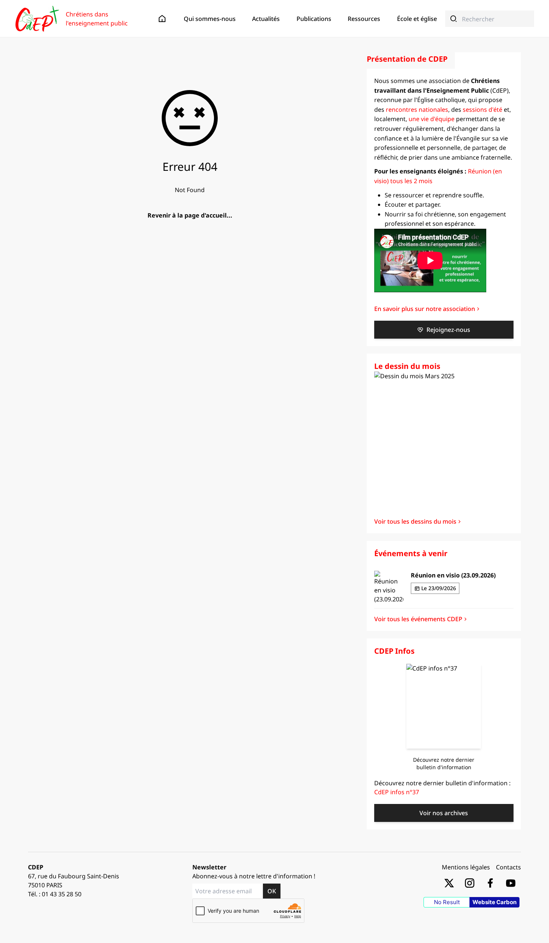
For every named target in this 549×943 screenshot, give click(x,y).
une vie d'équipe (432, 119)
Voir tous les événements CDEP (418, 619)
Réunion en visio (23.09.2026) (453, 575)
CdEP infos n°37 (396, 792)
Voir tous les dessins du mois (415, 521)
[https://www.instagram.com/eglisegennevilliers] (469, 882)
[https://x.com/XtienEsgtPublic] (449, 882)
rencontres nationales (417, 109)
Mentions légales (466, 867)
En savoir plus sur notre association (424, 309)
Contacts (508, 867)
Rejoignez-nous (448, 330)
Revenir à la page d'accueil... (190, 215)
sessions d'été (482, 109)
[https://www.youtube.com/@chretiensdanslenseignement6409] (511, 882)
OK (271, 891)
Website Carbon (494, 902)
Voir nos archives (443, 813)
